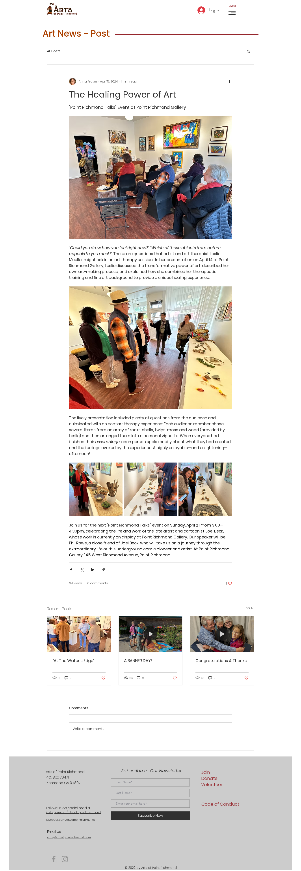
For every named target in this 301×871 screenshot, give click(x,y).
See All (249, 608)
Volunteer (211, 784)
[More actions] (229, 81)
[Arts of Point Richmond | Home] (62, 9)
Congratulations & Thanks (221, 660)
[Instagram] (65, 859)
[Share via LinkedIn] (93, 570)
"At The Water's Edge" (73, 660)
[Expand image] (96, 489)
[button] (232, 6)
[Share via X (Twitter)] (82, 570)
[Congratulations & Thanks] (222, 634)
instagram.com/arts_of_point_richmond (73, 812)
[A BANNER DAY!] (150, 634)
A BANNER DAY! (138, 660)
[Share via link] (103, 570)
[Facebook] (54, 859)
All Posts (54, 51)
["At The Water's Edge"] (79, 634)
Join (205, 772)
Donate (209, 778)
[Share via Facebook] (71, 570)
